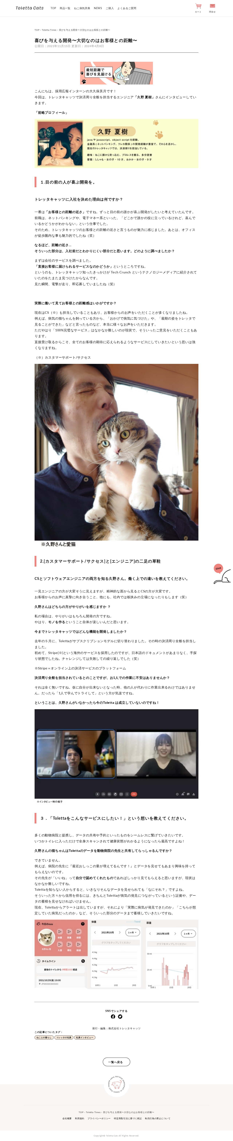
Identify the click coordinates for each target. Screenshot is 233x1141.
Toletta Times (49, 30)
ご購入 (110, 8)
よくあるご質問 (126, 8)
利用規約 (79, 1118)
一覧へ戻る (115, 1062)
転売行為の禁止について (158, 1118)
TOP (53, 8)
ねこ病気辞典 (82, 8)
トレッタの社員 (64, 1037)
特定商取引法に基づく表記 (128, 1118)
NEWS (98, 8)
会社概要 (67, 1118)
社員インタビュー (84, 1037)
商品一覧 (65, 8)
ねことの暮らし (44, 1037)
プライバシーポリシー (99, 1118)
